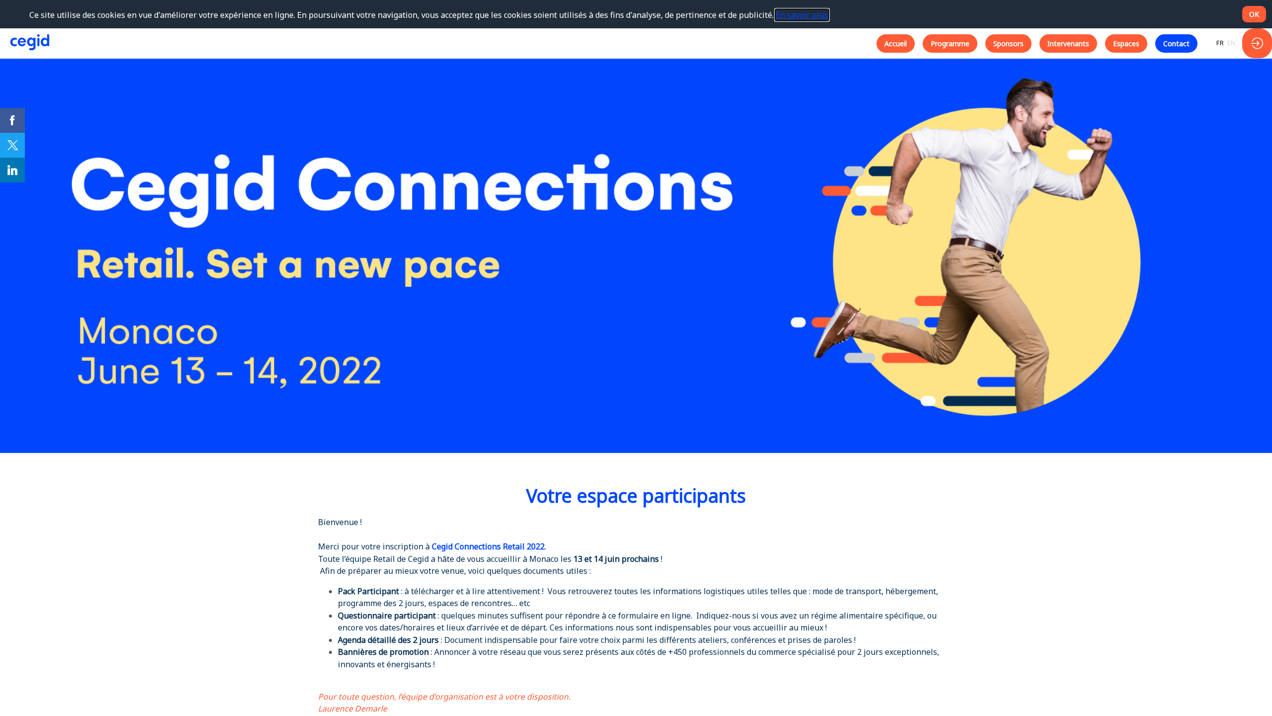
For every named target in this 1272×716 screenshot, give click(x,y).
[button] (895, 43)
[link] (12, 120)
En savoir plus (802, 14)
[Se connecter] (1257, 43)
